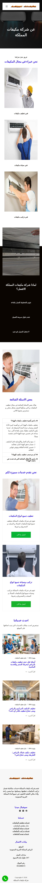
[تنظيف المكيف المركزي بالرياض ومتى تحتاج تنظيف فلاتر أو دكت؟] (20, 690)
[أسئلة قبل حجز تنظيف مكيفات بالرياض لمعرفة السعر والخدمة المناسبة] (20, 644)
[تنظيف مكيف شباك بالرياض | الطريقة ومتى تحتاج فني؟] (20, 734)
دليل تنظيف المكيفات (20, 658)
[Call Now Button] (5, 878)
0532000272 (21, 866)
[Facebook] (26, 811)
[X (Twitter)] (23, 811)
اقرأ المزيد (31, 671)
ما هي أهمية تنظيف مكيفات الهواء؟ (23, 421)
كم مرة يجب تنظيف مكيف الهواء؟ (24, 454)
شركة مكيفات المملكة (21, 880)
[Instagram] (20, 811)
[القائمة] (7, 6)
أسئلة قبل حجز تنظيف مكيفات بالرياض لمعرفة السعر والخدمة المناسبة (22, 664)
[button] (21, 421)
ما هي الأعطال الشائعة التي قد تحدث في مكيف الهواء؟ (21, 460)
